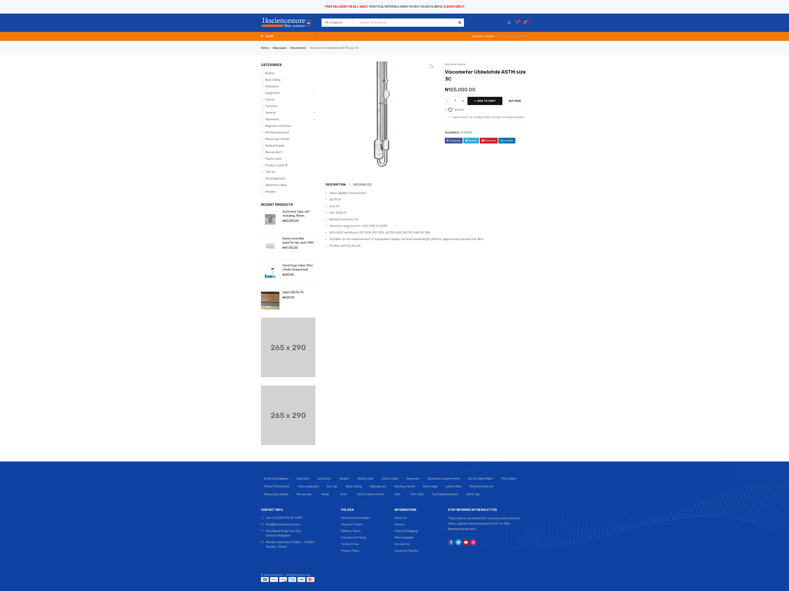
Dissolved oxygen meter (444, 478)
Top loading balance (445, 494)
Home (265, 48)
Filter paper (508, 478)
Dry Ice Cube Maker (480, 478)
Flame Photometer (277, 486)
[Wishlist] (517, 22)
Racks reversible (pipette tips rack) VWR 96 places (298, 241)
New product (273, 152)
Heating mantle (404, 486)
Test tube (417, 494)
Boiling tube (365, 478)
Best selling (272, 80)
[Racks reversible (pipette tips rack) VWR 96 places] (270, 246)
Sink (397, 494)
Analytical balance (276, 478)
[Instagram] (473, 542)
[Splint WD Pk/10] (270, 300)
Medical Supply (275, 145)
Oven (343, 494)
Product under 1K (276, 165)
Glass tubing (353, 486)
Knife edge (430, 486)
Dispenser (413, 478)
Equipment (272, 93)
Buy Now (515, 100)
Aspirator (303, 478)
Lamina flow (453, 486)
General (270, 112)
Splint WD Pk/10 (293, 292)
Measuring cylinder (277, 139)
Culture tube (390, 478)
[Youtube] (466, 542)
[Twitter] (458, 542)
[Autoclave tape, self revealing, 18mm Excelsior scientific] (270, 219)
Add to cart (486, 100)
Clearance (272, 86)
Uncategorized (275, 178)
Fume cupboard (308, 486)
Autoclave (324, 478)
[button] (431, 67)
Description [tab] (336, 184)
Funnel (269, 99)
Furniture (271, 106)
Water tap (473, 494)
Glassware (279, 48)
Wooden (270, 191)
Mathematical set (277, 132)
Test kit (270, 172)
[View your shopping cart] (525, 22)
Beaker (270, 73)
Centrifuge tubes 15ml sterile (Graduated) (298, 267)
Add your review (455, 64)
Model (325, 494)
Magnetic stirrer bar (278, 126)
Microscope (304, 494)
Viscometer (298, 48)
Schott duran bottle (370, 494)
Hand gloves (378, 486)
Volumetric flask (276, 185)
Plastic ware (273, 159)
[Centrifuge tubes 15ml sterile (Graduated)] (270, 273)
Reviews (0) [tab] (362, 184)
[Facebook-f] (451, 542)
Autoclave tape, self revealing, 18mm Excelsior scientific (296, 214)
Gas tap (332, 486)
